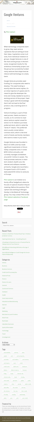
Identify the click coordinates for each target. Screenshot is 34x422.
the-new (16, 391)
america (16, 352)
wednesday (22, 394)
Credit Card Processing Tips (9, 272)
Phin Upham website (11, 197)
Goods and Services (7, 288)
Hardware (4, 292)
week (5, 398)
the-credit (15, 387)
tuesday (14, 394)
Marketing (4, 311)
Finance (4, 279)
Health (4, 295)
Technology (5, 330)
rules (13, 384)
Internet (4, 305)
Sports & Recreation (7, 327)
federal (5, 370)
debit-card (15, 366)
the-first (23, 387)
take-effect (6, 387)
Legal (3, 308)
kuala (15, 377)
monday (23, 377)
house (11, 373)
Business (4, 266)
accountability (7, 352)
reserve (6, 384)
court (15, 363)
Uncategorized (6, 337)
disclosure (24, 366)
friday (5, 373)
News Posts (5, 317)
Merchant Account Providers (10, 314)
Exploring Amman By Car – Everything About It (14, 239)
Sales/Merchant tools (8, 324)
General (4, 285)
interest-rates (7, 377)
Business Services (11, 26)
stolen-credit (28, 384)
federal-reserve (15, 370)
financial (25, 370)
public (29, 380)
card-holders (15, 359)
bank (23, 352)
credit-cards (7, 366)
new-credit (6, 380)
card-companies (20, 356)
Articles (4, 262)
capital (5, 356)
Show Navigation (27, 16)
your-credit (25, 398)
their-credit (24, 391)
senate (19, 384)
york (17, 398)
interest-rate (20, 373)
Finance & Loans (6, 282)
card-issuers (7, 363)
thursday (6, 394)
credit (21, 363)
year (11, 398)
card (12, 356)
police (22, 380)
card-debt (6, 359)
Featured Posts (6, 275)
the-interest (7, 391)
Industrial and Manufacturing (10, 301)
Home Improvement (7, 298)
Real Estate (5, 321)
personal (15, 380)
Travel (3, 334)
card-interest (25, 359)
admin (8, 20)
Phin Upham (10, 32)
